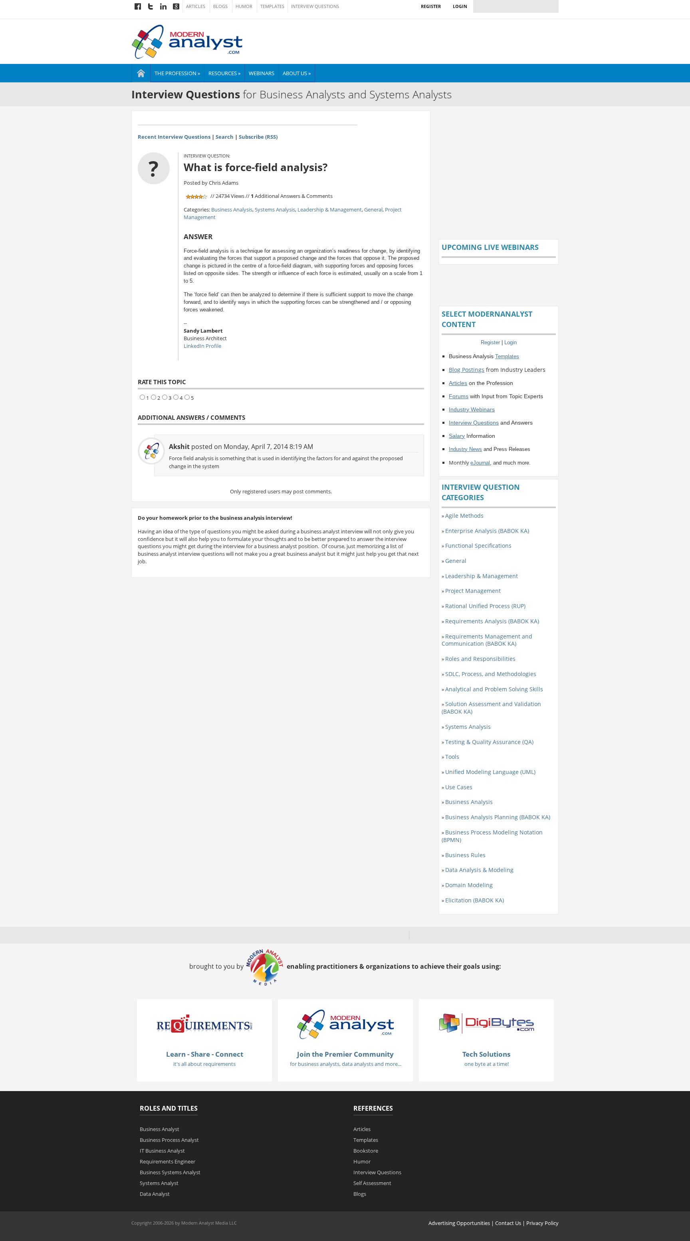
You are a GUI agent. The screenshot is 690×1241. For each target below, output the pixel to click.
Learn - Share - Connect (204, 1054)
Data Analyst (155, 1193)
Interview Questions (315, 6)
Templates (272, 6)
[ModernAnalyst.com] (345, 1024)
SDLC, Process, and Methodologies (490, 674)
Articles (195, 6)
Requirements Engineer (167, 1161)
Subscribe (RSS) (258, 136)
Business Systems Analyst (170, 1172)
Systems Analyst (159, 1183)
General (373, 209)
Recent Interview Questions (174, 136)
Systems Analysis (275, 209)
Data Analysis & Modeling (479, 870)
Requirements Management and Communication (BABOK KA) (487, 640)
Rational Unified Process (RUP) (485, 606)
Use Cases (458, 787)
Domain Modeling (469, 885)
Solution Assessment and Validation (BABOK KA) (491, 707)
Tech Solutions (486, 1054)
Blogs (220, 6)
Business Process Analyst (169, 1139)
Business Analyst (159, 1129)
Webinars (261, 73)
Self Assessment (372, 1183)
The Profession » (177, 73)
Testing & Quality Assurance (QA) (489, 742)
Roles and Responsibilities (480, 658)
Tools (452, 756)
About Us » (297, 73)
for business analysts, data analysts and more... (345, 1063)
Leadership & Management (329, 209)
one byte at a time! (486, 1063)
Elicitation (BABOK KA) (474, 900)
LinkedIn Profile (202, 345)
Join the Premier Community (345, 1054)
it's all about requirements (204, 1063)
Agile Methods (464, 515)
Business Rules (465, 855)
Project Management (473, 591)
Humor (244, 6)
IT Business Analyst (162, 1150)
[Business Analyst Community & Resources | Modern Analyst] (187, 40)
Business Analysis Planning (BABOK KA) (497, 817)
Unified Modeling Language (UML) (490, 772)
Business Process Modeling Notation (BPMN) (492, 836)
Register (431, 6)
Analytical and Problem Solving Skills (494, 689)
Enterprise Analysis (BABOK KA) (487, 531)
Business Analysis (231, 209)
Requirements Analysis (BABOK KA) (492, 621)
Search (225, 136)
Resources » (224, 73)
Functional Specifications (478, 545)
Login (460, 6)
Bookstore (365, 1150)
